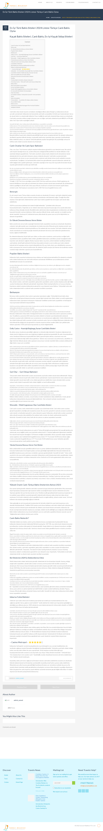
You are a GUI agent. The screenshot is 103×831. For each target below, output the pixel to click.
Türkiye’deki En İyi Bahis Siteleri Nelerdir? (22, 80)
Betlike (13, 78)
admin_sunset (20, 678)
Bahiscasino (14, 103)
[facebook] (83, 790)
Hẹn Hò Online (15, 93)
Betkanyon (14, 52)
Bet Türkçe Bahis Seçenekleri (19, 85)
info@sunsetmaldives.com (89, 786)
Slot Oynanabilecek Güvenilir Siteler (20, 74)
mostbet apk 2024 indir (30, 165)
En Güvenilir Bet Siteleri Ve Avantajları (21, 91)
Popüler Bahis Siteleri (17, 51)
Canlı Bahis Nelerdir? (16, 63)
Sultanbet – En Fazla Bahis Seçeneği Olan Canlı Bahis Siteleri (27, 71)
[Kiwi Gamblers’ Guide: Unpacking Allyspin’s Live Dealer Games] (31, 798)
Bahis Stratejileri (15, 98)
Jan (5, 28)
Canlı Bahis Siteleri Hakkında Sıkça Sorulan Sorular (24, 72)
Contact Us (96, 2)
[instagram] (87, 790)
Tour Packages (83, 2)
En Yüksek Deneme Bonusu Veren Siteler (22, 49)
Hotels (6, 775)
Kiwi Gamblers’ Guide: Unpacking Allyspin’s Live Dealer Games (42, 798)
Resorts (59, 2)
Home (40, 2)
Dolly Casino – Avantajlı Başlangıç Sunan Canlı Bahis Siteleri (26, 54)
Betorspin (13, 47)
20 (5, 27)
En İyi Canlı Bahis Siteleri (17, 87)
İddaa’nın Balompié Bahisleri (18, 67)
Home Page (19, 782)
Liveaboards (70, 2)
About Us (18, 775)
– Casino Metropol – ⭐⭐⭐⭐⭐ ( (20, 69)
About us (49, 2)
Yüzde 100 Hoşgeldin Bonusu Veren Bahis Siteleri (24, 89)
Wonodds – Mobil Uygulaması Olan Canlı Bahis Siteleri (25, 58)
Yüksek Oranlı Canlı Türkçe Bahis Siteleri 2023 (23, 62)
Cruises (6, 782)
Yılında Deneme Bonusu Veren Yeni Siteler (22, 60)
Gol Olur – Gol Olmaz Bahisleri (19, 56)
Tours (6, 778)
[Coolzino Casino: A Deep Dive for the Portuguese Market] (31, 776)
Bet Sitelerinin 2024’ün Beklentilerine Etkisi (23, 65)
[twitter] (79, 790)
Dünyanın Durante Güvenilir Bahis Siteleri (22, 76)
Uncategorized (56, 17)
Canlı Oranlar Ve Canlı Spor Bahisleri (20, 45)
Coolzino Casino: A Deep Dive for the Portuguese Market (42, 775)
